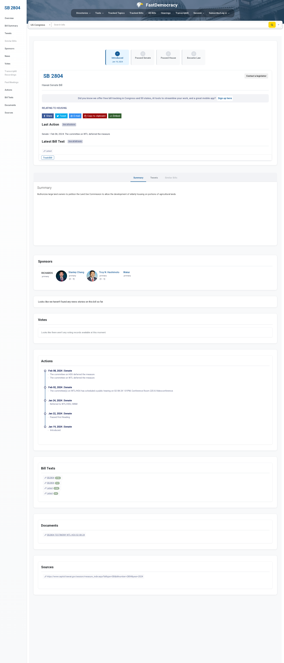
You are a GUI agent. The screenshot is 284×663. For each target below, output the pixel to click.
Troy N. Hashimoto (109, 272)
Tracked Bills (136, 13)
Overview (9, 18)
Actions (8, 90)
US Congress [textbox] (38, 25)
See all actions (69, 125)
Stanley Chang (76, 272)
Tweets (8, 33)
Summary (138, 177)
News (7, 56)
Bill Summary (11, 26)
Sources (9, 113)
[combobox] (40, 25)
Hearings (166, 13)
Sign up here (225, 98)
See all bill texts (75, 141)
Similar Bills (11, 41)
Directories (82, 13)
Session (197, 13)
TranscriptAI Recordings (11, 73)
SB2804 (53, 478)
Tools (98, 13)
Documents (10, 105)
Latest (49, 151)
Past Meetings (11, 82)
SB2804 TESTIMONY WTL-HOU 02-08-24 (66, 535)
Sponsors (9, 48)
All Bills (152, 13)
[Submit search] (272, 25)
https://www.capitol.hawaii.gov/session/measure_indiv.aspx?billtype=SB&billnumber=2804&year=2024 (95, 576)
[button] (278, 25)
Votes (7, 63)
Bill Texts (9, 97)
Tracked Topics (116, 13)
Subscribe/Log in (218, 13)
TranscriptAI (182, 13)
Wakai (126, 272)
